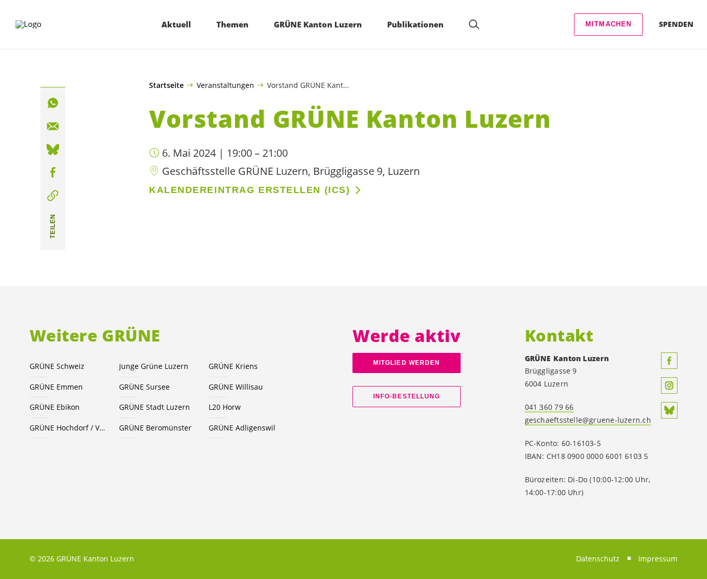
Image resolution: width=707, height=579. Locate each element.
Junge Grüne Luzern (153, 366)
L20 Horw (225, 407)
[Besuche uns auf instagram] (669, 385)
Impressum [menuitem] (657, 558)
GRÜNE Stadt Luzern (154, 407)
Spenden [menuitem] (676, 24)
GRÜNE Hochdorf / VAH (68, 428)
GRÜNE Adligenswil (242, 428)
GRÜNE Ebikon (55, 407)
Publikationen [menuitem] (415, 24)
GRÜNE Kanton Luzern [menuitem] (318, 24)
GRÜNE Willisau (236, 387)
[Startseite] (45, 24)
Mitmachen (608, 24)
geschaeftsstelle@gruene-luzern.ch (588, 420)
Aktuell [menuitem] (176, 24)
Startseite (166, 85)
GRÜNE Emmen (56, 387)
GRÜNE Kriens (233, 366)
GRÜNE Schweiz (57, 366)
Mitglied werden (406, 362)
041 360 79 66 (549, 407)
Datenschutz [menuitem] (598, 558)
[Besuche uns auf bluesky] (669, 410)
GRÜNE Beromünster (155, 428)
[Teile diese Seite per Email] (52, 126)
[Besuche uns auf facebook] (669, 360)
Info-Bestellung (406, 396)
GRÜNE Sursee (144, 387)
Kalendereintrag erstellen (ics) (249, 190)
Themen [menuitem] (232, 24)
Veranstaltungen (225, 85)
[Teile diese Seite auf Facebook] (52, 172)
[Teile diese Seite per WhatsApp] (52, 103)
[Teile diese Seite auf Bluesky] (52, 149)
